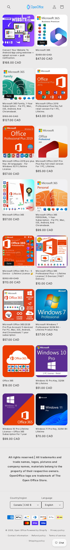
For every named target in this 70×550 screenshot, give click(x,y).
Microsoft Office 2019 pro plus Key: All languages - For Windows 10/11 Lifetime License (18, 165)
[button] (9, 7)
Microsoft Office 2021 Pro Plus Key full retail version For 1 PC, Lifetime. (49, 164)
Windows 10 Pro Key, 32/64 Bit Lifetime (50, 382)
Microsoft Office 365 (13, 214)
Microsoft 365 (43, 50)
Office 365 (8, 380)
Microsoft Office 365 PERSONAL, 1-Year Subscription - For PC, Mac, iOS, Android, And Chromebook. (50, 220)
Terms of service (57, 535)
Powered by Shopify (37, 530)
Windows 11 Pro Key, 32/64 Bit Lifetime (51, 430)
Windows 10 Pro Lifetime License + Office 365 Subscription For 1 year (16, 431)
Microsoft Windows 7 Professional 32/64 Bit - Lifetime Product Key (48, 327)
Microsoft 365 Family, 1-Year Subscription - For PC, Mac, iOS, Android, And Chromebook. (18, 107)
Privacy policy (57, 530)
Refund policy (39, 535)
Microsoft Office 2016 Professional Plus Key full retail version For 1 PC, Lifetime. (49, 107)
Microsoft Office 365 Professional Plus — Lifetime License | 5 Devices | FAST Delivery (51, 275)
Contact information (18, 535)
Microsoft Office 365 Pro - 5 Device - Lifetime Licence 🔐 (18, 272)
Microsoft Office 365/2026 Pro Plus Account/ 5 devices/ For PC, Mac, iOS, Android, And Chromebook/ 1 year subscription (18, 329)
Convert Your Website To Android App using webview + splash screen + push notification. (18, 54)
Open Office (20, 530)
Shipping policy (37, 541)
